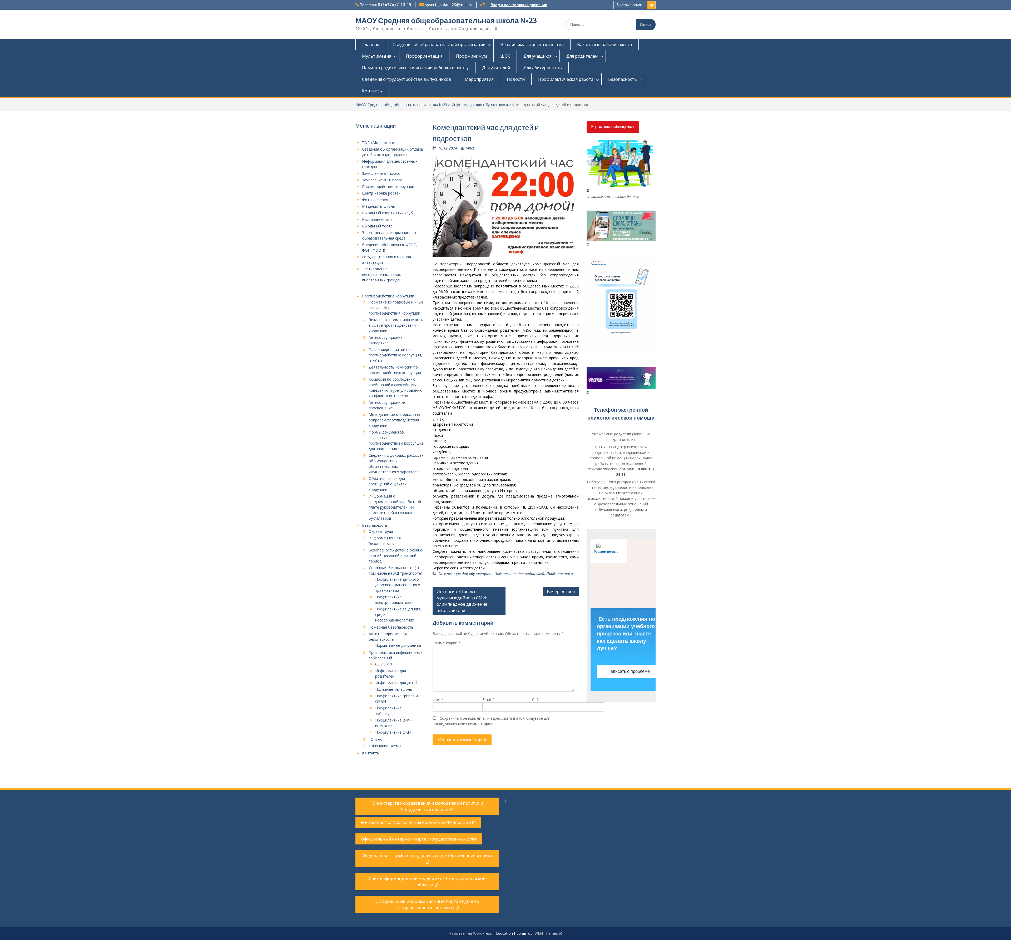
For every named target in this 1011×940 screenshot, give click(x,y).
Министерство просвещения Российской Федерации (416, 822)
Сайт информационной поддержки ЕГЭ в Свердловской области (427, 882)
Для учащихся (537, 56)
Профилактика (559, 573)
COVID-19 (383, 664)
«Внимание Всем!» (385, 745)
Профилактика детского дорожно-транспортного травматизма (397, 585)
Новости (516, 79)
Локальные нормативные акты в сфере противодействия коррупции (396, 325)
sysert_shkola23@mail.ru (448, 4)
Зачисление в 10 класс (382, 179)
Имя (438, 699)
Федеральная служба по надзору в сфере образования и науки (427, 855)
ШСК (505, 56)
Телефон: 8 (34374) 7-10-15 (385, 4)
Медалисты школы (378, 206)
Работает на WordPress (470, 933)
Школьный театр (377, 225)
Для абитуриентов (542, 68)
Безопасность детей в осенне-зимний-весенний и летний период (396, 556)
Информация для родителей (519, 573)
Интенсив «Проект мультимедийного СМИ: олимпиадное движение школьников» (462, 601)
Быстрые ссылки (630, 4)
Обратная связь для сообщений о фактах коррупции (388, 484)
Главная (370, 44)
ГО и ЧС (376, 739)
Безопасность (622, 79)
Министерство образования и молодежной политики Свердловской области (427, 806)
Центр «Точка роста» (381, 193)
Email (488, 699)
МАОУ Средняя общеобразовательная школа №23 (446, 20)
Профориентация (424, 56)
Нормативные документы (398, 645)
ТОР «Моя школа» (378, 142)
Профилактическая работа (565, 79)
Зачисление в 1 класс (381, 173)
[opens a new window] (621, 166)
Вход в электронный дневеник (518, 4)
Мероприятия (479, 79)
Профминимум (471, 56)
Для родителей (582, 56)
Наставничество (377, 219)
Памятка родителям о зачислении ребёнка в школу (415, 68)
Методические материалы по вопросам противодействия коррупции (395, 420)
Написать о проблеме (629, 671)
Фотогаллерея (375, 199)
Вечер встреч (561, 591)
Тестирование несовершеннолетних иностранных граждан (382, 274)
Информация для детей (396, 682)
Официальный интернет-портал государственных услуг (419, 839)
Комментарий (446, 642)
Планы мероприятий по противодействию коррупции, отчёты (395, 355)
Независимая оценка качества (532, 44)
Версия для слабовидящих (613, 127)
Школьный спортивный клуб (387, 212)
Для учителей (496, 68)
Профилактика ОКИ (393, 732)
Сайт (536, 699)
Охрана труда (381, 531)
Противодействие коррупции (388, 186)
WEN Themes (546, 933)
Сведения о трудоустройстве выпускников (406, 79)
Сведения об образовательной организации (439, 44)
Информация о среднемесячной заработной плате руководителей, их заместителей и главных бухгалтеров (395, 507)
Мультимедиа (376, 56)
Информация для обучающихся (479, 104)
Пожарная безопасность (391, 627)
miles (470, 148)
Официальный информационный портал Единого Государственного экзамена (427, 904)
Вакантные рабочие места (604, 44)
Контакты (372, 91)
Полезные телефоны (394, 689)
